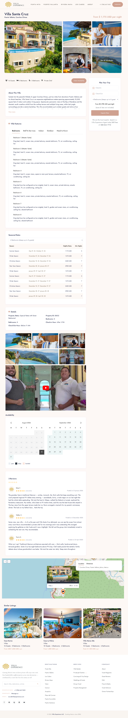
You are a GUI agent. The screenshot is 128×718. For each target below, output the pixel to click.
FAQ (103, 680)
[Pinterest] (14, 702)
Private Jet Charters (80, 673)
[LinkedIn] (19, 702)
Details (13, 311)
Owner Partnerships (108, 691)
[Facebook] (9, 702)
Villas (6, 643)
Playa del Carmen (50, 695)
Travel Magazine (106, 673)
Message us (10, 693)
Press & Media (106, 684)
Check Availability (79, 81)
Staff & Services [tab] (29, 131)
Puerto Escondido (50, 699)
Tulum (46, 684)
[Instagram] (4, 702)
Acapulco (48, 691)
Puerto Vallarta (51, 4)
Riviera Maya (66, 4)
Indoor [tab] (41, 131)
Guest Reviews (106, 676)
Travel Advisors (106, 688)
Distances (89, 564)
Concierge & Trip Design (81, 676)
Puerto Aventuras (50, 703)
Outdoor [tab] (50, 131)
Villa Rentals (77, 669)
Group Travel (77, 684)
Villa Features (16, 123)
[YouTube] (24, 702)
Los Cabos (79, 4)
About (90, 4)
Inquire (117, 4)
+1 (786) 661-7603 (105, 4)
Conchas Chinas (21, 17)
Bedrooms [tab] (16, 131)
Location (81, 564)
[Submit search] (37, 684)
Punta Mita (35, 4)
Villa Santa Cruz (54, 581)
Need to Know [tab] (62, 131)
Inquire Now (105, 113)
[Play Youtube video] (46, 388)
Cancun (47, 688)
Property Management (80, 688)
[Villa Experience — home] (14, 4)
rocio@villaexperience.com (13, 697)
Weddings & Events (79, 680)
